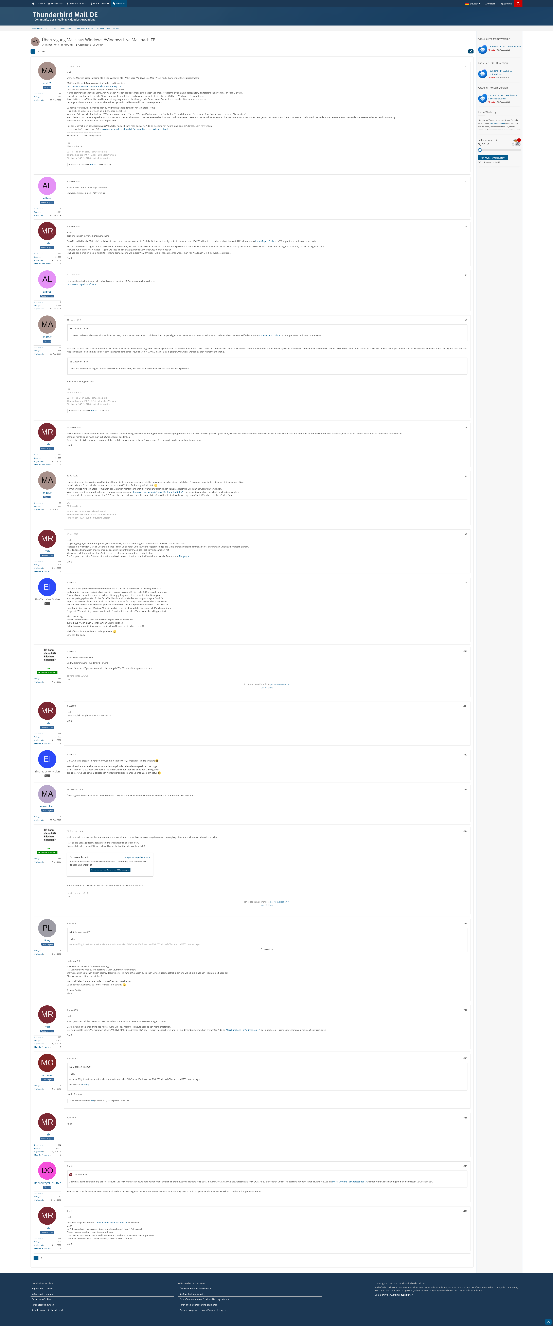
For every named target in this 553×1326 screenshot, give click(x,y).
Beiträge (37, 97)
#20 (465, 1211)
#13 (465, 789)
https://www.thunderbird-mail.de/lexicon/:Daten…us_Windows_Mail (134, 129)
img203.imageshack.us (136, 857)
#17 (465, 1058)
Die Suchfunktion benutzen (192, 1293)
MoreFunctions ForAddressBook (242, 1029)
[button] (473, 3)
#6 (466, 427)
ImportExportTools (264, 241)
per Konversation (278, 684)
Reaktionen (38, 93)
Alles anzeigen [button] (267, 949)
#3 (466, 226)
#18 (465, 1117)
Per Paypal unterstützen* (493, 157)
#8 (466, 534)
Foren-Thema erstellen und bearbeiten (198, 1304)
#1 (466, 66)
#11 (465, 706)
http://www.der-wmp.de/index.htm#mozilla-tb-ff (156, 491)
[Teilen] (471, 51)
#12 (465, 754)
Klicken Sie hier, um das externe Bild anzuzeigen (110, 870)
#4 (466, 274)
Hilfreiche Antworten (42, 263)
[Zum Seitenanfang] (548, 1322)
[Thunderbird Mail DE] (276, 16)
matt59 (49, 44)
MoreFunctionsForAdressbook (109, 1222)
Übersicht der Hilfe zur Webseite (195, 1288)
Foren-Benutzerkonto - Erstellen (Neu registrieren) (204, 1299)
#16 (465, 1009)
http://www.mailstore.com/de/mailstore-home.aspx (93, 86)
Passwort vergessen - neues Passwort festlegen (202, 1310)
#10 (465, 651)
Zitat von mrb (80, 1174)
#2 (466, 181)
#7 (466, 475)
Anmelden (490, 3)
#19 (465, 1166)
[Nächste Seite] (43, 51)
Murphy (183, 556)
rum (92, 1100)
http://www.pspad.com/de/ (80, 284)
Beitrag (85, 1084)
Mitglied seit (38, 100)
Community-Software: (394, 1294)
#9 (466, 582)
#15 (465, 923)
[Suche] (518, 3)
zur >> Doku (267, 687)
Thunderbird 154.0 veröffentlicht (504, 46)
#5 (466, 319)
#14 (465, 831)
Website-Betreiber (497, 123)
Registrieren (506, 3)
